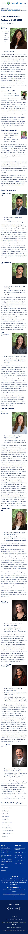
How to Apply (5, 825)
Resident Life (5, 819)
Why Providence (5, 848)
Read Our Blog (18, 863)
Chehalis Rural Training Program (8, 10)
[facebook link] (7, 908)
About (3, 845)
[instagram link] (20, 908)
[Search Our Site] (25, 3)
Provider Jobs (18, 855)
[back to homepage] (1, 8)
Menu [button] (4, 3)
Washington (6, 8)
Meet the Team (6, 816)
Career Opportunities (20, 852)
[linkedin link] (16, 908)
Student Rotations (7, 827)
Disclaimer (14, 916)
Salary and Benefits (7, 822)
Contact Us (5, 836)
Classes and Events (20, 857)
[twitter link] (11, 908)
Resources (18, 845)
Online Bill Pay (18, 860)
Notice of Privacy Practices (14, 927)
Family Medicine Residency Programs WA (10, 9)
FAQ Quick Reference (7, 830)
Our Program (5, 810)
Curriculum (5, 813)
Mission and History (7, 808)
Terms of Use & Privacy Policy (14, 919)
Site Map (3, 870)
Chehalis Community (7, 833)
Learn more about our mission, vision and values (14, 894)
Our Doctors (4, 867)
